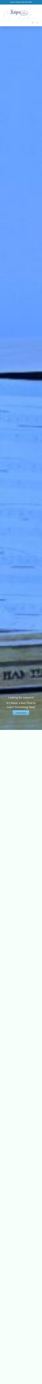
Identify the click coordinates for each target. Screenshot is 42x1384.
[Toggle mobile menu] (37, 22)
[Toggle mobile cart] (33, 22)
